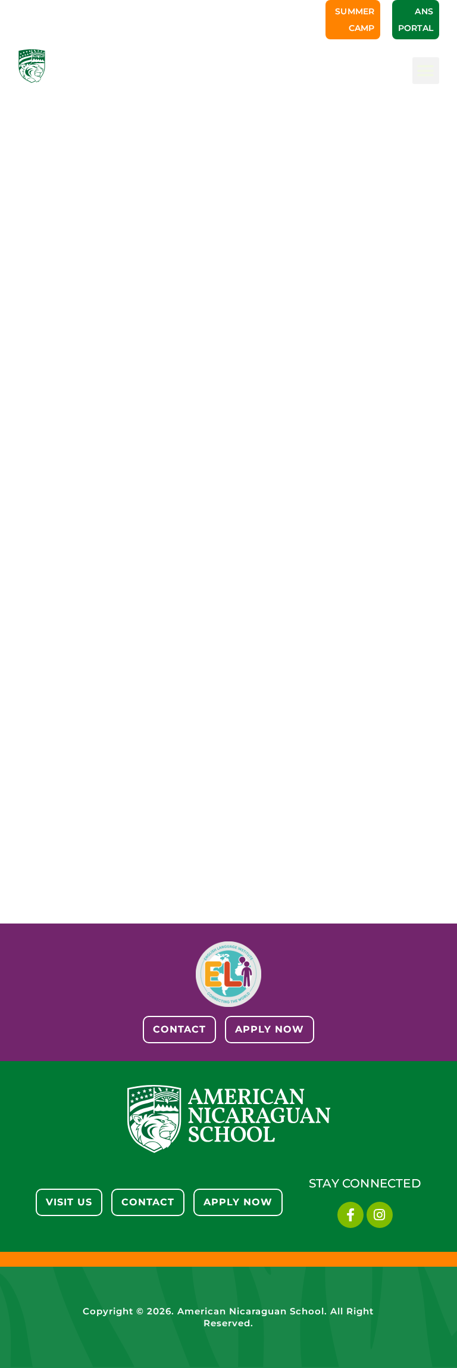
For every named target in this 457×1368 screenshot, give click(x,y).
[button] (425, 70)
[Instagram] (380, 1215)
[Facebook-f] (350, 1215)
